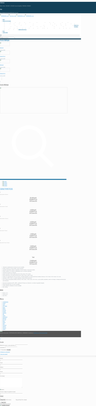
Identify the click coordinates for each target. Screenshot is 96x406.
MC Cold (4, 319)
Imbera (4, 315)
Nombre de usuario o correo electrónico (7, 345)
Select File (4, 402)
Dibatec (4, 308)
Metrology (4, 318)
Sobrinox (4, 326)
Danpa (4, 307)
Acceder (8, 349)
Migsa (4, 321)
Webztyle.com (36, 332)
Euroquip (4, 310)
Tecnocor (4, 327)
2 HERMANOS (5, 302)
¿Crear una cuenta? (3, 354)
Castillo (4, 303)
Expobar (4, 311)
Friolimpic (4, 312)
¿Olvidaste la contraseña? (5, 352)
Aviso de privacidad (43, 332)
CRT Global (5, 306)
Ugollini (4, 329)
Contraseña (2, 347)
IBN (3, 314)
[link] (14, 37)
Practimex (4, 325)
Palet (4, 323)
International (5, 317)
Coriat (4, 304)
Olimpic (4, 322)
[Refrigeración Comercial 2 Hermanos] (17, 16)
